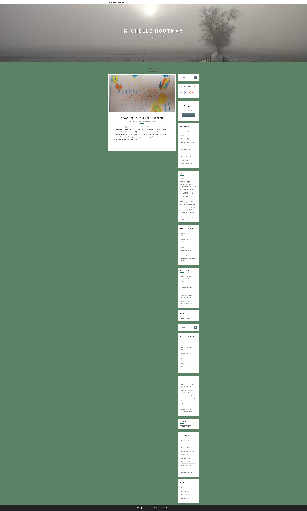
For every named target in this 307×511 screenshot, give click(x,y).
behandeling (184, 182)
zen (187, 219)
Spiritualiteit (184, 149)
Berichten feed (185, 491)
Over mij (173, 2)
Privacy (196, 2)
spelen (181, 210)
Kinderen (183, 139)
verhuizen (186, 217)
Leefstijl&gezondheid (187, 142)
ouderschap (195, 202)
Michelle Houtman (116, 2)
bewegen (192, 182)
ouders (190, 202)
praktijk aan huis (188, 204)
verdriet (181, 217)
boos (196, 181)
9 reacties (155, 121)
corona (190, 184)
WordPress (157, 508)
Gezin (182, 135)
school (182, 207)
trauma (194, 212)
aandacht (182, 179)
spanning (190, 207)
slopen (186, 207)
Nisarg (168, 508)
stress (190, 210)
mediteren (191, 196)
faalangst (190, 186)
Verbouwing (184, 160)
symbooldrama (184, 212)
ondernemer (183, 199)
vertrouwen (191, 217)
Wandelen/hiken (185, 163)
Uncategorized (185, 156)
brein (181, 184)
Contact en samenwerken (185, 2)
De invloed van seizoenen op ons (188, 290)
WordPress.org (185, 498)
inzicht (182, 193)
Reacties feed (185, 495)
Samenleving (184, 146)
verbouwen (184, 215)
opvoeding (183, 202)
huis (193, 189)
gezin (185, 189)
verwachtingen (183, 219)
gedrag (181, 189)
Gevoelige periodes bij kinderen (142, 118)
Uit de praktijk (185, 153)
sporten (185, 210)
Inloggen (183, 488)
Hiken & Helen (165, 2)
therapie (190, 212)
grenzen (189, 189)
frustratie (194, 186)
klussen (183, 196)
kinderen (188, 192)
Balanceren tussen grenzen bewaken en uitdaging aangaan (187, 253)
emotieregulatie (184, 186)
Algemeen (184, 132)
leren (187, 196)
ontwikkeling (190, 199)
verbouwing (191, 215)
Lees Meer (142, 144)
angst (187, 179)
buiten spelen (185, 184)
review (194, 204)
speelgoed (194, 207)
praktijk (181, 204)
